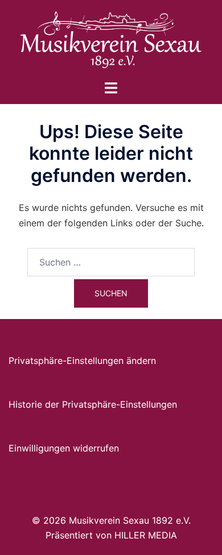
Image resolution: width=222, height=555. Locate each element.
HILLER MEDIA (145, 535)
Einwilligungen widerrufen (64, 448)
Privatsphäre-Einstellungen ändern (82, 360)
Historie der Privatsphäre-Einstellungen (93, 404)
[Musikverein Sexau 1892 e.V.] (111, 38)
